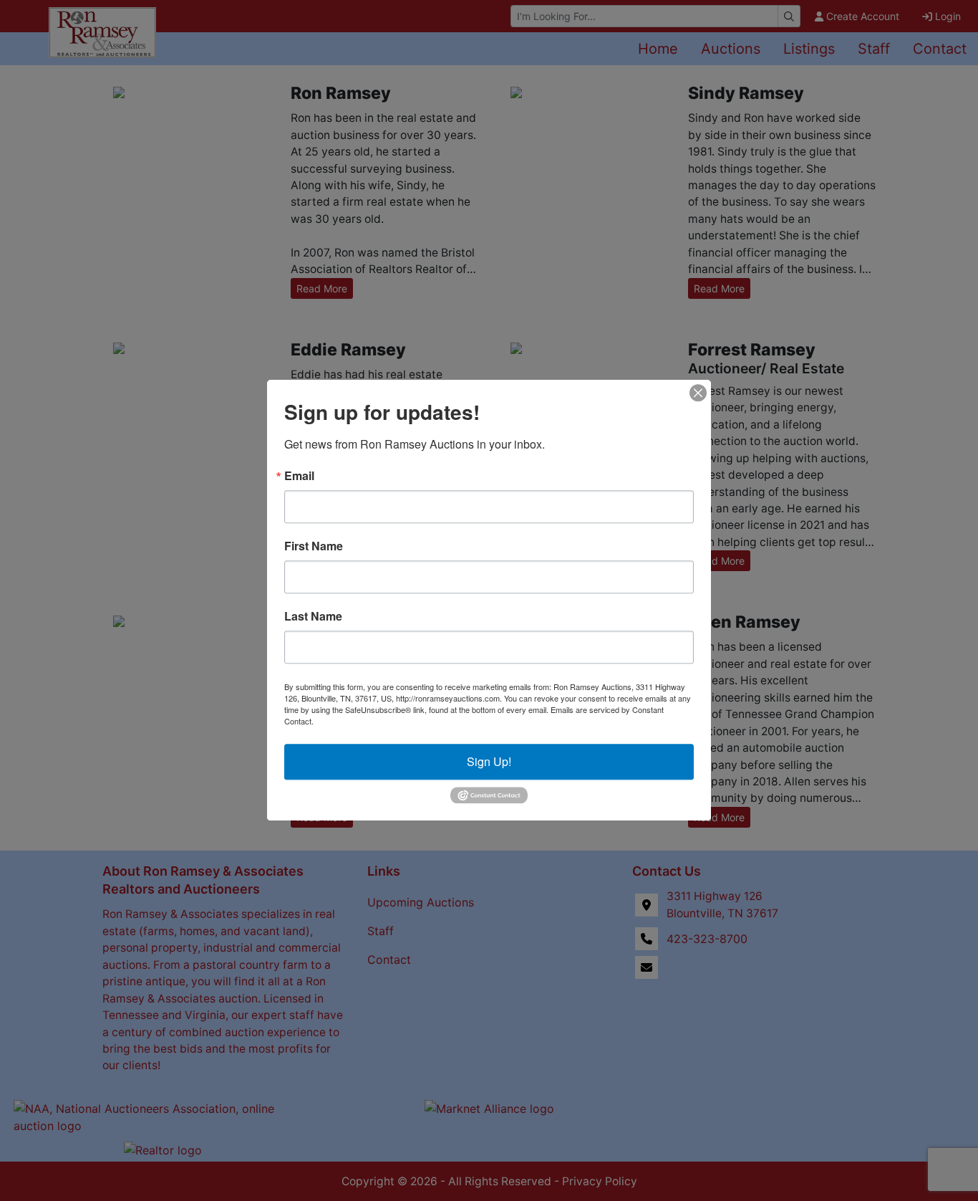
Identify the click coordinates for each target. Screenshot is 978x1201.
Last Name (313, 616)
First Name (313, 546)
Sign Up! (489, 761)
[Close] (698, 392)
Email (299, 476)
